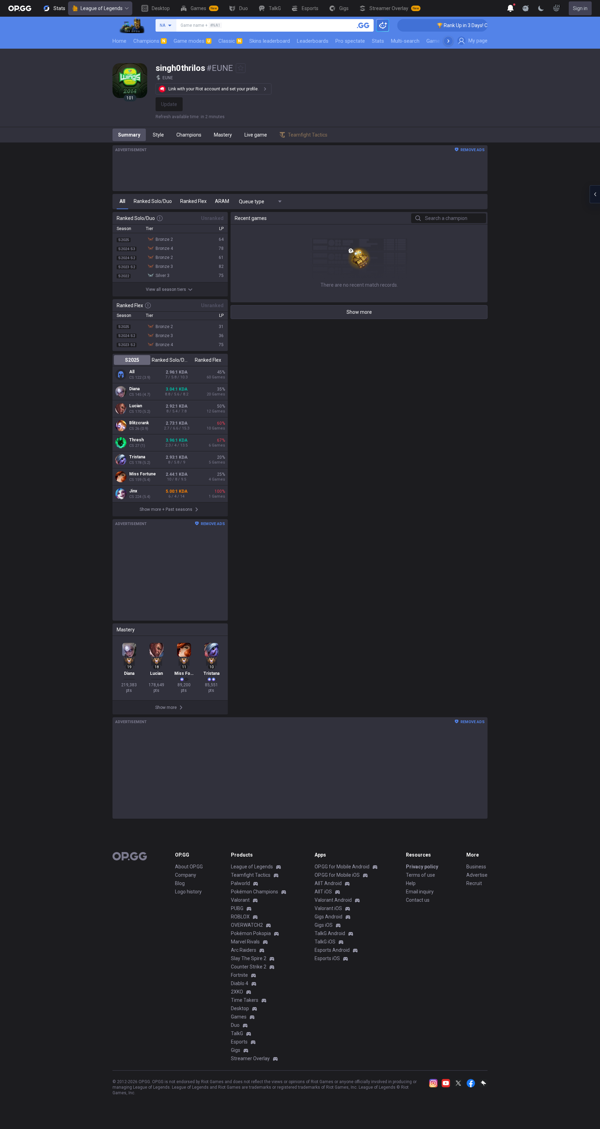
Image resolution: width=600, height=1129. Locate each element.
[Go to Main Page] (20, 8)
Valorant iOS (328, 908)
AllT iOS (323, 891)
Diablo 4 (239, 983)
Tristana (137, 457)
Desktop (240, 1008)
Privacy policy (422, 866)
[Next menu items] (448, 41)
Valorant (240, 900)
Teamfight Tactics (250, 875)
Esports (239, 1042)
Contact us (418, 900)
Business (476, 866)
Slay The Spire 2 (248, 958)
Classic (229, 41)
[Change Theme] (541, 8)
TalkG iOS (325, 941)
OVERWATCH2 (247, 925)
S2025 (132, 360)
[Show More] (510, 8)
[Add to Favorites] (240, 68)
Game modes (192, 41)
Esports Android (332, 950)
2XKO (237, 992)
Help (411, 883)
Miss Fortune (142, 474)
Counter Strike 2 (248, 967)
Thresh (136, 439)
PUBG (237, 908)
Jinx (133, 491)
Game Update (441, 41)
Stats (378, 41)
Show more (359, 312)
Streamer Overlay (250, 1058)
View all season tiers (166, 289)
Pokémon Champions (254, 891)
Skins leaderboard (269, 41)
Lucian (135, 405)
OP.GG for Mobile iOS (337, 875)
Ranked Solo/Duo (170, 360)
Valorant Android (333, 900)
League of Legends (102, 8)
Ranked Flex (208, 360)
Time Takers (244, 1000)
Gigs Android (328, 916)
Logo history (188, 891)
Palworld (240, 883)
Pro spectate (350, 41)
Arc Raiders (243, 950)
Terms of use (420, 875)
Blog (180, 883)
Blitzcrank (139, 422)
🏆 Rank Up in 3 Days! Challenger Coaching (469, 25)
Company (185, 875)
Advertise (477, 875)
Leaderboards (312, 41)
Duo (235, 1025)
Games (239, 1017)
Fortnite (239, 975)
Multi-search (405, 41)
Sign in (580, 8)
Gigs (235, 1050)
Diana (134, 388)
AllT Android (328, 883)
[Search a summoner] (363, 25)
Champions (149, 41)
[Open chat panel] (595, 194)
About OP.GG (189, 866)
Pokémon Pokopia (251, 933)
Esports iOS (327, 958)
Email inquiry (420, 891)
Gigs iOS (324, 925)
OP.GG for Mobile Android (342, 866)
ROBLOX (240, 916)
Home (119, 41)
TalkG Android (330, 933)
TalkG (237, 1033)
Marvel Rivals (245, 941)
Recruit (474, 883)
